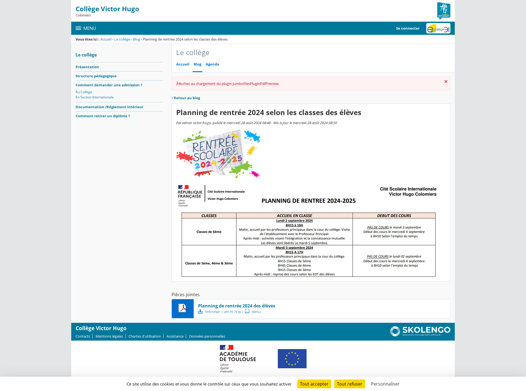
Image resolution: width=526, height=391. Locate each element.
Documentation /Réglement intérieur (110, 106)
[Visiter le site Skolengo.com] (420, 335)
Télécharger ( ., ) (224, 311)
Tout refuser (349, 384)
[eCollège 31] (438, 28)
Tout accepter (314, 384)
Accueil (106, 39)
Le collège (122, 39)
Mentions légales (109, 336)
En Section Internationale (95, 97)
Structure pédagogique (96, 75)
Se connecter (408, 28)
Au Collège (84, 92)
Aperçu (253, 311)
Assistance (175, 336)
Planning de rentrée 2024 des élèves (236, 306)
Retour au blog (185, 97)
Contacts (83, 336)
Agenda (212, 64)
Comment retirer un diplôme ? (103, 115)
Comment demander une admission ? (109, 84)
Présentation (87, 66)
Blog (136, 39)
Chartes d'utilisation (144, 336)
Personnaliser (385, 384)
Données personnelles (207, 336)
